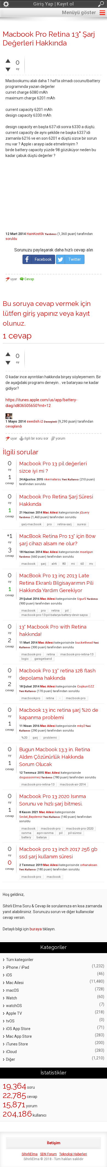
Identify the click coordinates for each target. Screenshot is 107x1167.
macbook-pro (31, 654)
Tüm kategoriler (19, 959)
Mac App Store (19, 1036)
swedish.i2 (35, 421)
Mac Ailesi (50, 512)
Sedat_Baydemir (31, 817)
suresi (81, 524)
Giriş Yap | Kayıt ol (53, 4)
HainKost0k (35, 234)
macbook (28, 564)
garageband (43, 659)
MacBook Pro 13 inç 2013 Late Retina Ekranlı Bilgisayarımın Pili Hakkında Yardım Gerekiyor (56, 583)
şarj (43, 564)
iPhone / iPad (17, 967)
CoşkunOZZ (85, 686)
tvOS (10, 1021)
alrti (54, 564)
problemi (50, 737)
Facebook (43, 259)
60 (82, 564)
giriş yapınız (40, 313)
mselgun (86, 552)
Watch (11, 998)
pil (67, 610)
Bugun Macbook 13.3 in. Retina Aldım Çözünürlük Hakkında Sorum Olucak (54, 757)
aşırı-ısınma (45, 833)
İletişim (53, 1143)
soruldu (11, 239)
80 (64, 564)
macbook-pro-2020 (79, 828)
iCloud (11, 1052)
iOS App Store (18, 1028)
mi (73, 564)
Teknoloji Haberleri (73, 1154)
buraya (36, 929)
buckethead (84, 642)
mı (91, 564)
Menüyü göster (79, 12)
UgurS (81, 599)
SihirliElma (30, 1154)
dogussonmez (30, 777)
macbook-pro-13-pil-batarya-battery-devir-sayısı (54, 615)
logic (25, 659)
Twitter (74, 259)
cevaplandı (13, 426)
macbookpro (30, 698)
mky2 (81, 726)
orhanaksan (88, 865)
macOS (12, 990)
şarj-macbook (31, 524)
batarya (41, 837)
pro (49, 524)
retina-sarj (64, 524)
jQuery (84, 512)
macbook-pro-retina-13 (76, 654)
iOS (9, 975)
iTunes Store (17, 1044)
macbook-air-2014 (73, 784)
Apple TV (14, 1013)
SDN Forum (48, 1154)
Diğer (10, 1059)
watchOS (14, 1005)
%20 (24, 737)
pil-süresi (74, 833)
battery (26, 837)
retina (55, 610)
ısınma (26, 833)
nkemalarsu (52, 479)
